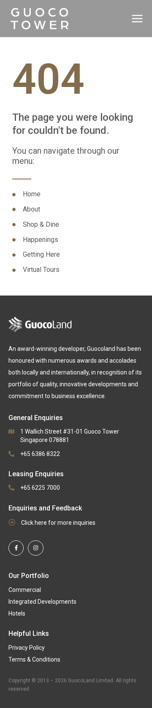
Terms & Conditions (34, 659)
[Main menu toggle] (137, 18)
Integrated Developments (42, 601)
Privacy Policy (26, 647)
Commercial (24, 589)
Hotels (16, 613)
